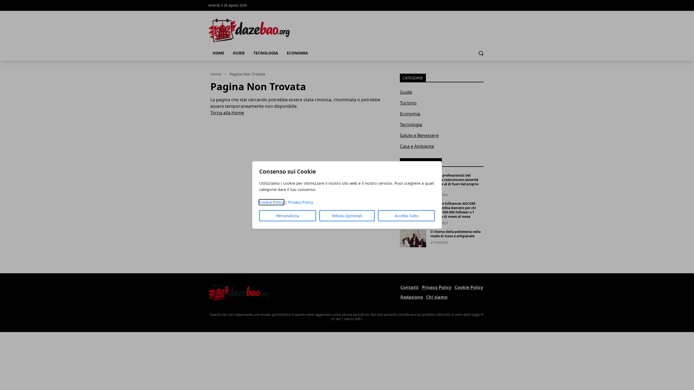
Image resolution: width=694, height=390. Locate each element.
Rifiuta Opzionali (347, 215)
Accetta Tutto (406, 215)
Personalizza (287, 215)
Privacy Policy (300, 202)
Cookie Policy (271, 202)
